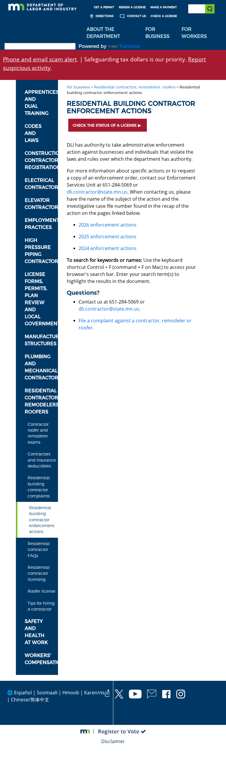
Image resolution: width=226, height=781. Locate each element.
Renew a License (132, 7)
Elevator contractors (41, 203)
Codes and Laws (33, 133)
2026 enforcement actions (108, 225)
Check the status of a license (105, 125)
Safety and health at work (36, 632)
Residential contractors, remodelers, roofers (41, 401)
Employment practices (41, 223)
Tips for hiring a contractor (41, 606)
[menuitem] (111, 33)
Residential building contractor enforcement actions (41, 519)
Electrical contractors (41, 183)
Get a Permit (104, 7)
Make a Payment (163, 7)
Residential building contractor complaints (39, 486)
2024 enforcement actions (108, 248)
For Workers (194, 32)
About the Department (103, 32)
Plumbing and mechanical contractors (41, 367)
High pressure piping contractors (41, 250)
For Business (157, 32)
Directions (104, 16)
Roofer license (41, 591)
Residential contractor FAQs (39, 549)
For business (78, 87)
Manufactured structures (41, 340)
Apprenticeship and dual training (41, 102)
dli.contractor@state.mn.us (97, 192)
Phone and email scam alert (40, 59)
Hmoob (70, 692)
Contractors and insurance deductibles (42, 460)
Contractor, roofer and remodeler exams (38, 433)
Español (23, 692)
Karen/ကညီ (97, 692)
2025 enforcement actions (108, 236)
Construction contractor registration (41, 160)
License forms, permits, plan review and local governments (41, 298)
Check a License (164, 16)
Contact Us (136, 16)
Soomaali (47, 692)
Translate (129, 46)
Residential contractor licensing (39, 573)
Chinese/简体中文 (30, 699)
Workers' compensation (41, 659)
